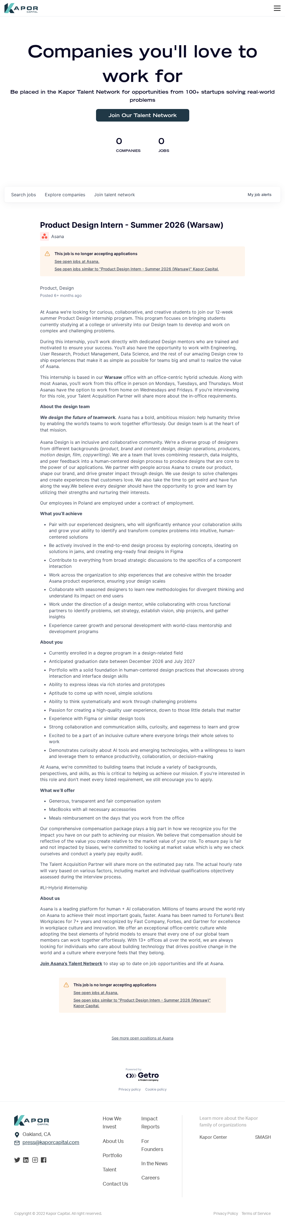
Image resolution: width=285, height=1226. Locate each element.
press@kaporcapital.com (51, 1142)
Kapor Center (213, 1137)
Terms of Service (256, 1214)
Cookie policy (156, 1089)
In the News (154, 1163)
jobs (23, 194)
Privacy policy (130, 1089)
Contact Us (115, 1184)
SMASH (263, 1137)
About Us (113, 1141)
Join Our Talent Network (143, 115)
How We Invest (112, 1123)
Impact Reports (150, 1123)
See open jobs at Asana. (77, 261)
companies (65, 194)
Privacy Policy (226, 1214)
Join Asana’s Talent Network (71, 963)
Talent (109, 1169)
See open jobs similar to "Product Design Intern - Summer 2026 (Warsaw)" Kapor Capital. (137, 268)
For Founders (152, 1145)
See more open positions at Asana (142, 1038)
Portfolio (112, 1155)
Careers (150, 1178)
